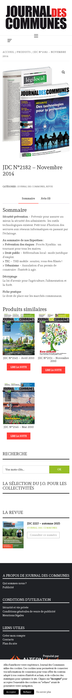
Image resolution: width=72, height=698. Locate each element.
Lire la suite (18, 367)
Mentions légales (13, 615)
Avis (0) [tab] (45, 198)
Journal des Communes (31, 186)
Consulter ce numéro (43, 535)
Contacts (8, 639)
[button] (63, 72)
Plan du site (10, 643)
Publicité (8, 587)
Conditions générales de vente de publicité (29, 611)
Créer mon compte (14, 635)
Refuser (27, 692)
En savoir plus (43, 691)
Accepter (11, 692)
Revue (49, 186)
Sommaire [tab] (28, 198)
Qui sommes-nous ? (14, 583)
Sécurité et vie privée (15, 607)
